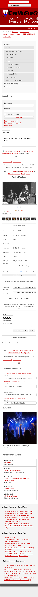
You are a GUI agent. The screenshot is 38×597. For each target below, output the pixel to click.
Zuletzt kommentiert (14, 174)
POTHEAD (8, 462)
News (8, 48)
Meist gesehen (25, 174)
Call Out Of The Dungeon (14, 80)
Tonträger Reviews (13, 64)
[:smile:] (4, 318)
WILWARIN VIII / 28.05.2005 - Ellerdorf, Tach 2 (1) (19, 572)
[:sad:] (8, 321)
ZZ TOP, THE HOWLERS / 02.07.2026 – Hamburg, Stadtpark (17, 373)
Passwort (7, 108)
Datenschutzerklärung (11, 84)
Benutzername (8, 103)
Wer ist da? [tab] (6, 132)
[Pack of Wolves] (3, 219)
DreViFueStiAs (11, 77)
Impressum (7, 87)
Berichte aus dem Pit (12, 54)
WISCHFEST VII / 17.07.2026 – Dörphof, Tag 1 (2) (19, 570)
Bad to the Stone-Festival (13, 470)
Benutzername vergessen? (12, 123)
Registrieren (8, 125)
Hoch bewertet (13, 171)
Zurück (8, 211)
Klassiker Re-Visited (13, 67)
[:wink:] (10, 318)
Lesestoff (10, 71)
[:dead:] (10, 321)
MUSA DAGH (9, 488)
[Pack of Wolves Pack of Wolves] (19, 203)
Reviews (9, 61)
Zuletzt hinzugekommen (26, 171)
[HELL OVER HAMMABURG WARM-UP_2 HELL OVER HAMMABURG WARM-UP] (20, 443)
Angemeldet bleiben (14, 114)
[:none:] (4, 321)
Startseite (15, 32)
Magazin (7, 44)
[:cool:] (6, 318)
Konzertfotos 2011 (8, 34)
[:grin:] (8, 318)
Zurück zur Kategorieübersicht (12, 162)
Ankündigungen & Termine (14, 51)
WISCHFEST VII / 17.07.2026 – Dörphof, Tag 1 (14, 381)
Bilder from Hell (24, 32)
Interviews (9, 57)
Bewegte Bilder (12, 74)
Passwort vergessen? (11, 121)
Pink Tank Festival (11, 496)
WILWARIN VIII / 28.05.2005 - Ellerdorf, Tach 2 (14, 398)
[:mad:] (6, 321)
